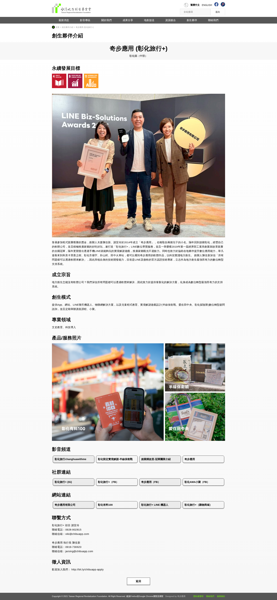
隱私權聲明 (198, 596)
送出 (217, 12)
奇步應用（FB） (150, 482)
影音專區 (85, 20)
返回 (138, 581)
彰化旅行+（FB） (108, 482)
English (207, 5)
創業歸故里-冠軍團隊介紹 (156, 459)
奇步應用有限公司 (65, 504)
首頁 (57, 27)
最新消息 (64, 20)
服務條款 (221, 596)
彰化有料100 (105, 504)
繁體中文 (195, 5)
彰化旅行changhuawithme (70, 459)
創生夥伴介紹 (67, 27)
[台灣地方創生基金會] (71, 7)
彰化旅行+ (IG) (63, 482)
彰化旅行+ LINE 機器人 (154, 504)
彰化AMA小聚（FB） (197, 482)
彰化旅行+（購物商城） (198, 504)
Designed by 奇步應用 (175, 596)
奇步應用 (190, 459)
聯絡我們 (210, 596)
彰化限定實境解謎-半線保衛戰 (115, 459)
